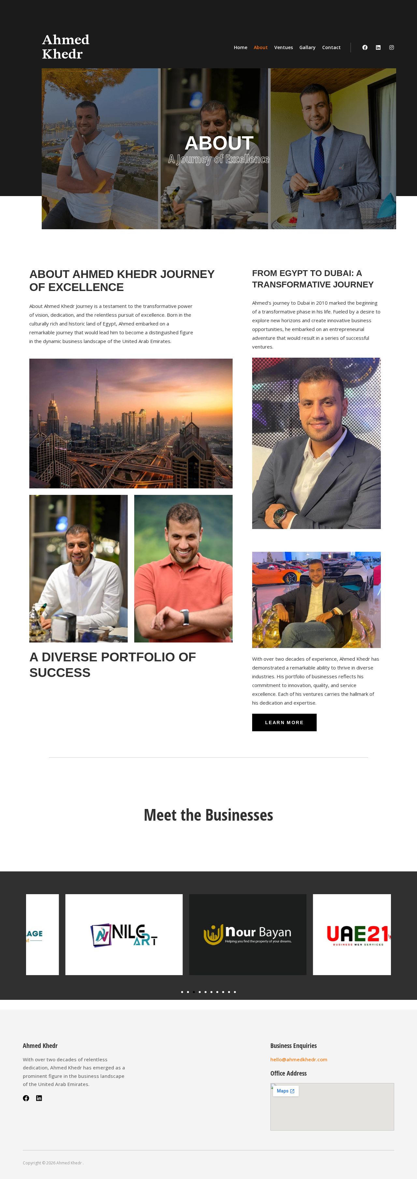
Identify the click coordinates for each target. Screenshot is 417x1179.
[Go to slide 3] (194, 992)
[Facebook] (364, 47)
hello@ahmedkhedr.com (298, 1059)
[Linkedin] (378, 47)
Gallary (307, 47)
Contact (331, 47)
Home (240, 47)
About (261, 47)
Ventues (283, 47)
